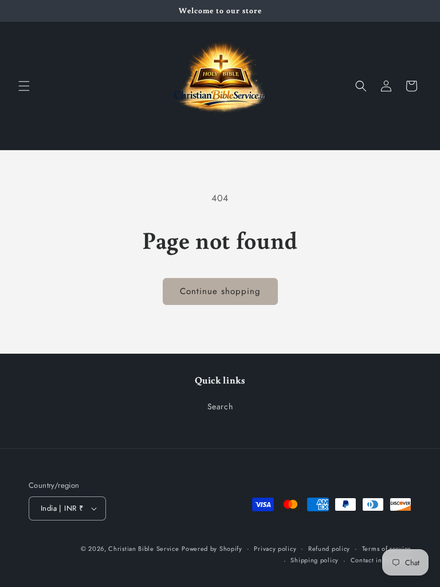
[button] (24, 86)
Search (220, 406)
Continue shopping (220, 291)
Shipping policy (314, 560)
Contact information (381, 560)
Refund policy (329, 548)
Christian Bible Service (143, 548)
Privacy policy (275, 548)
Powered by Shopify (212, 548)
